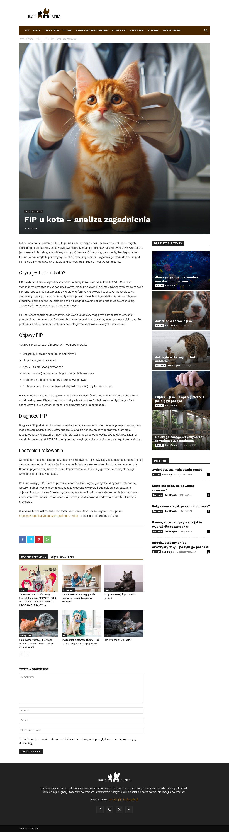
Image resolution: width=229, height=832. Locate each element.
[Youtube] (129, 809)
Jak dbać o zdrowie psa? (174, 321)
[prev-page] (21, 654)
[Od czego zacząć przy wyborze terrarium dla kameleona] (181, 430)
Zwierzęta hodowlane (92, 30)
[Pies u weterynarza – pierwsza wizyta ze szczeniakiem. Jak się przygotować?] (38, 623)
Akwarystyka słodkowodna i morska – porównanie (177, 279)
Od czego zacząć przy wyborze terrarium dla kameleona (179, 438)
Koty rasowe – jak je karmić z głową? (181, 506)
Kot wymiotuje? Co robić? (117, 640)
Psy (27, 30)
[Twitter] (30, 539)
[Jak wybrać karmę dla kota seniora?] (181, 350)
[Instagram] (109, 809)
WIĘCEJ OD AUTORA (62, 557)
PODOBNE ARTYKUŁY (33, 557)
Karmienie (119, 30)
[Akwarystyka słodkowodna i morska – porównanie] (181, 270)
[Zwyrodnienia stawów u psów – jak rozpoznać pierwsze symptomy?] (81, 623)
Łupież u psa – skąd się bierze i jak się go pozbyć (179, 399)
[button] (205, 30)
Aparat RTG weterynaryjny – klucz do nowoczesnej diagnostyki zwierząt (80, 598)
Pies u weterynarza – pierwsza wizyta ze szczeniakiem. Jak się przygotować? (36, 643)
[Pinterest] (39, 539)
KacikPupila (171, 285)
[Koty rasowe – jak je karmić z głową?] (123, 578)
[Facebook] (22, 539)
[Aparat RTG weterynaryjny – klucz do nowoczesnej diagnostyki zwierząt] (81, 578)
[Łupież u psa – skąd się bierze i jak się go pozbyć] (181, 390)
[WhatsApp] (47, 539)
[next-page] (27, 654)
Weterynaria (172, 30)
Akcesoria (137, 30)
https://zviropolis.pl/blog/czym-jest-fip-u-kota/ (48, 515)
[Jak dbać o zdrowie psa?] (181, 310)
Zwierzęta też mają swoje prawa (177, 469)
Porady (153, 30)
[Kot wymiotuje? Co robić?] (123, 623)
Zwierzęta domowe (58, 30)
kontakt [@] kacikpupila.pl (123, 799)
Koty (36, 30)
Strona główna (26, 38)
